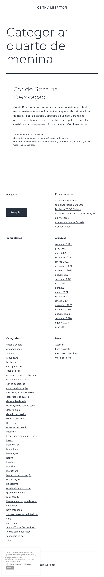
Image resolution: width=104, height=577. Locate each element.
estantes (11, 431)
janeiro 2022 (62, 261)
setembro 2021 (63, 279)
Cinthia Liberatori (52, 7)
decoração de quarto (17, 396)
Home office (13, 444)
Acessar (59, 344)
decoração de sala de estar (20, 405)
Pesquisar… (12, 194)
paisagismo (12, 483)
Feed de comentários (66, 353)
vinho (9, 540)
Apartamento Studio (66, 200)
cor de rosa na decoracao (70, 141)
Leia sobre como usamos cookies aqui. (18, 564)
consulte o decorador (17, 379)
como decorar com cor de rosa (42, 141)
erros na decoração (16, 427)
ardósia (10, 353)
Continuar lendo (77, 124)
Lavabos (10, 462)
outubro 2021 (62, 274)
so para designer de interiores (22, 514)
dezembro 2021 (63, 266)
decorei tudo (13, 410)
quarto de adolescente (18, 488)
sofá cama (12, 523)
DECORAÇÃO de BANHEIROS (22, 392)
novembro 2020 (63, 309)
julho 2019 (60, 327)
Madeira (10, 466)
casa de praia (13, 370)
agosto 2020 (62, 322)
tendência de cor (15, 536)
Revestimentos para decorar (21, 501)
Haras (9, 440)
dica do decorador (16, 414)
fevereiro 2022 (63, 257)
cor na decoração (41, 138)
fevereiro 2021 (63, 296)
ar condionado (14, 349)
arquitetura (12, 357)
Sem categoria (14, 510)
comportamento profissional (21, 375)
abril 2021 (60, 287)
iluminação (12, 453)
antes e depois (14, 344)
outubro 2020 (62, 314)
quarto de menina (59, 138)
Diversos (11, 423)
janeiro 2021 (61, 301)
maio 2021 (60, 283)
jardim (9, 457)
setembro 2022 (63, 244)
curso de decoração (17, 388)
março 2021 (61, 292)
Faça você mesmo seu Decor (21, 436)
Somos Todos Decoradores (21, 527)
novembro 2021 (63, 270)
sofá (8, 518)
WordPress (51, 564)
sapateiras (11, 505)
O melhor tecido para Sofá (69, 205)
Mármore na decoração (18, 475)
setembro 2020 (63, 318)
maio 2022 (61, 253)
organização (13, 479)
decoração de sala (16, 401)
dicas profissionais (16, 418)
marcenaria (12, 471)
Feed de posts (62, 349)
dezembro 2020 (63, 305)
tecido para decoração (18, 531)
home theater (13, 449)
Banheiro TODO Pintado (68, 209)
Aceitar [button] (10, 567)
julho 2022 (60, 248)
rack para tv (12, 497)
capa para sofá (14, 366)
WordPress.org (63, 357)
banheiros (11, 362)
